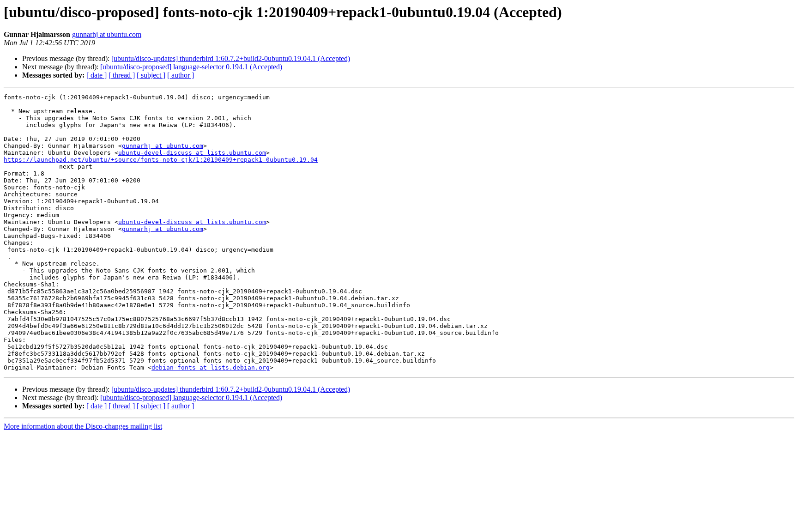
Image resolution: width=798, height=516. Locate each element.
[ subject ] (151, 75)
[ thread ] (122, 75)
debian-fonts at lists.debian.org (210, 367)
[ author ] (180, 75)
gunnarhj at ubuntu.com (106, 34)
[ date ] (96, 75)
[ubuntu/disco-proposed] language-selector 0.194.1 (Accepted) (191, 67)
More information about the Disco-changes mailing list (83, 426)
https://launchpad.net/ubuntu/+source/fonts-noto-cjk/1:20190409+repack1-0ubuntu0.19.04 (161, 159)
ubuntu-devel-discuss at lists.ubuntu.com (192, 152)
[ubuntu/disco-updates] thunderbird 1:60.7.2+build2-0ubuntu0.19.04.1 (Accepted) (230, 58)
